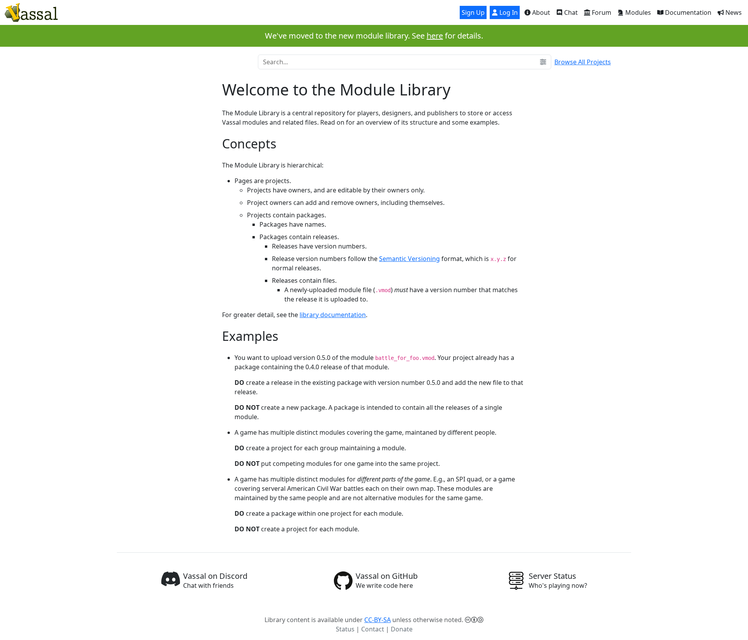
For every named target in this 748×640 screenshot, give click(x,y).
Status (345, 629)
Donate (402, 629)
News (733, 12)
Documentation (687, 12)
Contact (372, 629)
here (435, 35)
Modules (637, 12)
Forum (600, 12)
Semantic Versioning (409, 258)
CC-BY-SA (377, 619)
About (540, 12)
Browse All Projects (582, 62)
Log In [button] (508, 12)
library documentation (333, 314)
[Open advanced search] (543, 62)
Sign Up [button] (473, 12)
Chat (570, 12)
